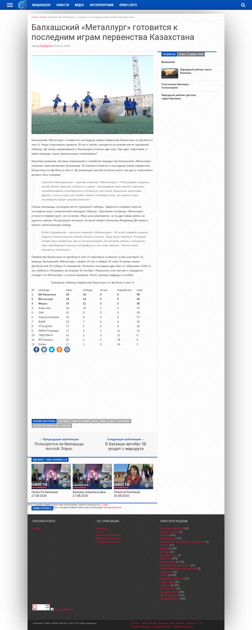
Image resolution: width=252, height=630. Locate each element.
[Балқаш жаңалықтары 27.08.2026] (92, 488)
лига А (103, 421)
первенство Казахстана (46, 425)
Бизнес (164, 545)
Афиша (164, 535)
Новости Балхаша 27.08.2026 (45, 494)
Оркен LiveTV (128, 5)
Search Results (149, 623)
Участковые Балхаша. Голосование (175, 86)
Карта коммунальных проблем (178, 568)
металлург (124, 421)
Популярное (169, 54)
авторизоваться (112, 507)
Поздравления (169, 591)
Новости (63, 5)
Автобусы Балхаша (172, 528)
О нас (99, 531)
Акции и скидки (169, 531)
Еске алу (165, 558)
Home (35, 17)
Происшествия (169, 595)
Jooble (36, 528)
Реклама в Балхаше (108, 535)
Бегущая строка (166, 623)
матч (113, 421)
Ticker (74, 421)
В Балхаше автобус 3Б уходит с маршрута (125, 446)
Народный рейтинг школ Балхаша (195, 71)
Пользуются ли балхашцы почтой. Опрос (59, 446)
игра (95, 421)
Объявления (167, 588)
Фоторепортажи (101, 5)
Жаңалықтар (41, 5)
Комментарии (196, 54)
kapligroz (46, 46)
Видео (79, 5)
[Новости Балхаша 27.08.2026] (51, 488)
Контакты (101, 528)
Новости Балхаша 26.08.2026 (127, 494)
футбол (66, 425)
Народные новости (171, 578)
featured (63, 421)
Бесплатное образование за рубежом (182, 541)
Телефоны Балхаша (108, 541)
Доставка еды (168, 555)
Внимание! (168, 62)
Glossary (135, 623)
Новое (182, 54)
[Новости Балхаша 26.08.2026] (133, 488)
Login (105, 504)
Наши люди (167, 581)
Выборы (165, 551)
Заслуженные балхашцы (175, 565)
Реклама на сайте (107, 538)
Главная (180, 623)
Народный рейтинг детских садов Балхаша (178, 97)
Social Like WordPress (40, 354)
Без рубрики (167, 538)
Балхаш (85, 421)
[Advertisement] (92, 385)
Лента (43, 17)
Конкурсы (166, 571)
